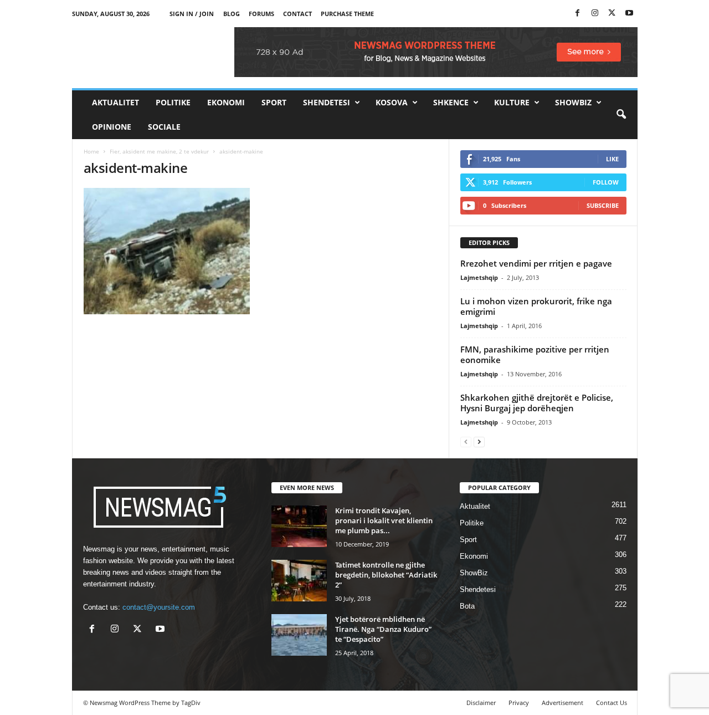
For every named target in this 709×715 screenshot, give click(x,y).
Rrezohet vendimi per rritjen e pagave (536, 263)
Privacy (518, 702)
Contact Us (611, 702)
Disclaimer (481, 702)
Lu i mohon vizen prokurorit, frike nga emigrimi (536, 306)
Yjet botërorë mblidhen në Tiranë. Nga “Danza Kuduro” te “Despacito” (383, 629)
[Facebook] (577, 14)
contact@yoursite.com (158, 607)
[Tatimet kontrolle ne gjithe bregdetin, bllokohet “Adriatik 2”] (299, 580)
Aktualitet (115, 102)
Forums (261, 13)
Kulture (512, 102)
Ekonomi (226, 102)
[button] (621, 115)
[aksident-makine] (261, 251)
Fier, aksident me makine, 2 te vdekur (159, 151)
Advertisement (562, 702)
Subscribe (603, 205)
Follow (606, 182)
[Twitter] (612, 14)
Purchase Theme (347, 13)
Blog (231, 13)
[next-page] (479, 441)
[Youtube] (629, 14)
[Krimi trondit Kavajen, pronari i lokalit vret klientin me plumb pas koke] (299, 526)
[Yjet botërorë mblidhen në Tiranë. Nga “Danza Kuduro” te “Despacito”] (299, 635)
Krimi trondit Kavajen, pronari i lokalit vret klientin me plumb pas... (384, 520)
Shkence (451, 102)
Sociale (164, 126)
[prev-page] (465, 441)
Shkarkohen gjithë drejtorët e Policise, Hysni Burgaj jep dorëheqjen (536, 402)
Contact (297, 13)
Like (612, 159)
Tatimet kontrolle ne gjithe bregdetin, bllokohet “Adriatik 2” (386, 575)
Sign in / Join (191, 13)
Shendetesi (326, 102)
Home (91, 151)
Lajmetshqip (479, 277)
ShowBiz (573, 102)
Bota (467, 606)
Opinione (111, 126)
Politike (173, 102)
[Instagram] (595, 14)
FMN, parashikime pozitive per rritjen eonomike (534, 354)
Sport (273, 102)
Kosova (392, 102)
